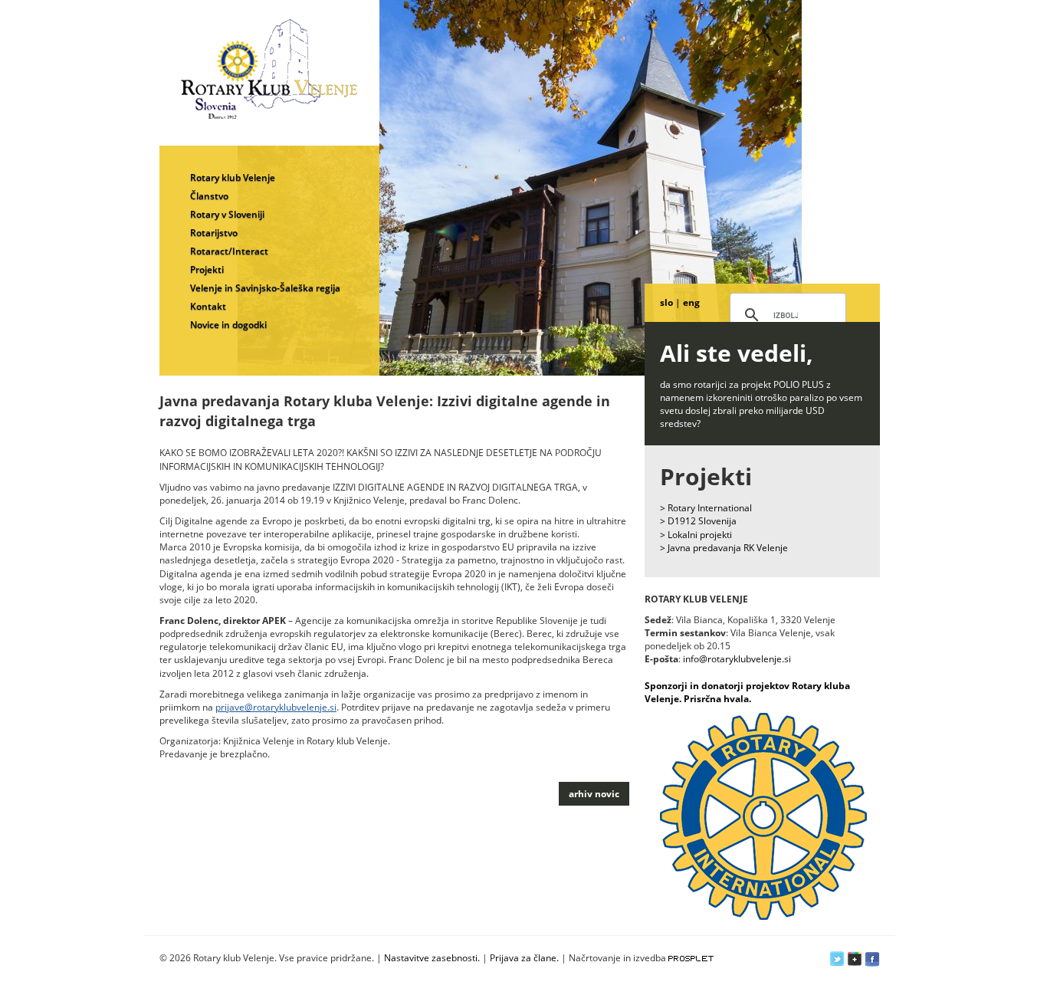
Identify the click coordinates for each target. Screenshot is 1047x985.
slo (666, 302)
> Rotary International (706, 507)
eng (691, 302)
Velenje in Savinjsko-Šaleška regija (265, 287)
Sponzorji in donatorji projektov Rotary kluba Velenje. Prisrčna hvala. (747, 692)
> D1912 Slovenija (698, 520)
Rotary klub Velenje (232, 177)
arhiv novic (594, 793)
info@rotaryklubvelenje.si (737, 658)
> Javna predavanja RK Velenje (724, 547)
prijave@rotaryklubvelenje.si (275, 707)
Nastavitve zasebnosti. (432, 957)
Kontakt (208, 306)
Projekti (207, 269)
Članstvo (209, 195)
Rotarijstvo (214, 232)
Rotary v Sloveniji (227, 214)
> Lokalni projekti (696, 534)
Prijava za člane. (524, 957)
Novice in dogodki (228, 324)
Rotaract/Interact (229, 251)
